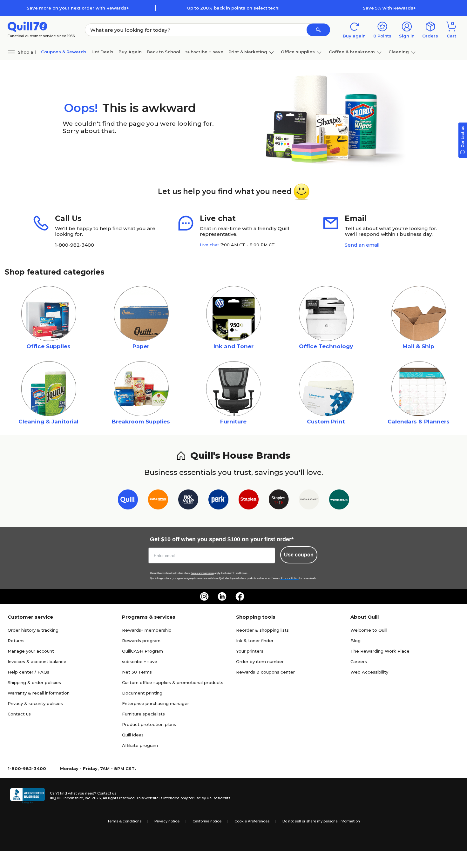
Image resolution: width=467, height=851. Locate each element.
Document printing (142, 692)
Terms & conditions (124, 821)
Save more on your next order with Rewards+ (78, 7)
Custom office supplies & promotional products (172, 682)
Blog (355, 640)
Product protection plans (149, 724)
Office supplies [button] (298, 51)
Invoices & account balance (37, 661)
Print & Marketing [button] (247, 51)
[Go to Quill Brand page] (128, 500)
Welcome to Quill (368, 630)
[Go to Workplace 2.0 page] (339, 500)
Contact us (19, 713)
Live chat (209, 244)
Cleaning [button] (399, 51)
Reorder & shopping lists (262, 630)
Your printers (249, 651)
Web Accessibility (369, 672)
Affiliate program (140, 745)
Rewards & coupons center (265, 672)
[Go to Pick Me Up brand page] (188, 500)
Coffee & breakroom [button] (352, 51)
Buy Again (130, 51)
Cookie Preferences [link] (251, 821)
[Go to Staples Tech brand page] (279, 500)
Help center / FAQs (28, 672)
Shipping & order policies (34, 682)
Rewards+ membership (147, 630)
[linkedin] (222, 596)
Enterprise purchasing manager (155, 703)
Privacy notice (166, 821)
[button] (318, 29)
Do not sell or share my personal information (321, 821)
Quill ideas (133, 734)
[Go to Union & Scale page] (309, 500)
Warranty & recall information (39, 692)
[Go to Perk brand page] (218, 500)
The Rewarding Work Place (379, 651)
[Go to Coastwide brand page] (158, 500)
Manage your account (31, 651)
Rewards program (141, 640)
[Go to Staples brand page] (249, 500)
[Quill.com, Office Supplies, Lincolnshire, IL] (27, 796)
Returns (16, 640)
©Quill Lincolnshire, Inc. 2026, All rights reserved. (92, 798)
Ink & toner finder (255, 640)
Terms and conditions (202, 573)
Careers (358, 661)
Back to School (163, 51)
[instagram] (204, 596)
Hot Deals (102, 51)
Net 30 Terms (137, 672)
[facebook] (240, 596)
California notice (207, 821)
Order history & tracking (33, 630)
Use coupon (299, 554)
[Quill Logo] (27, 26)
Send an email (362, 245)
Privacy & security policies (35, 703)
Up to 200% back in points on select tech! (233, 7)
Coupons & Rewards (63, 51)
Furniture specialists (143, 713)
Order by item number (260, 661)
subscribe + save (204, 51)
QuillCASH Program (142, 651)
